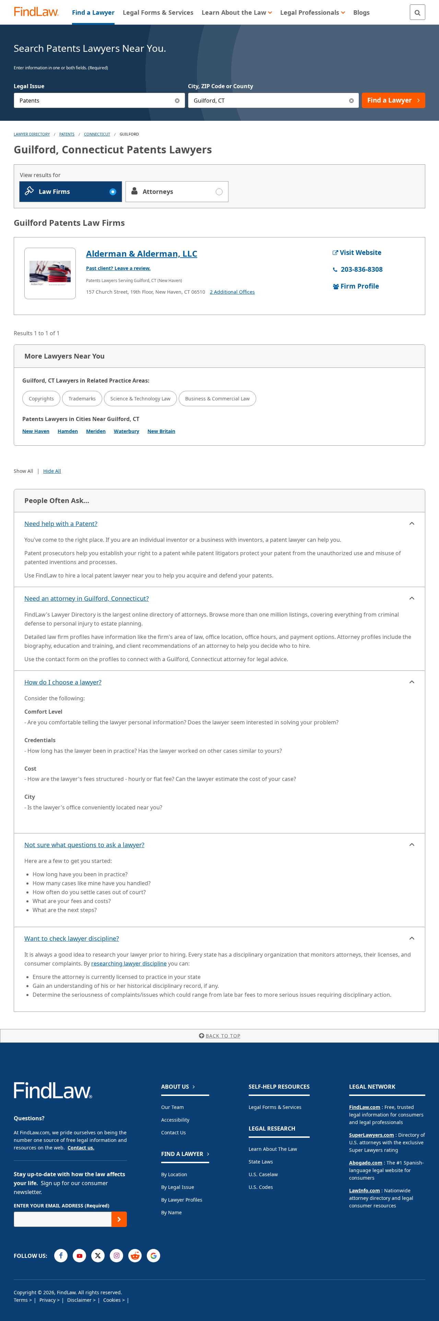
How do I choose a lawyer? (63, 682)
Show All (23, 471)
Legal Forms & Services (275, 1107)
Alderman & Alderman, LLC (141, 253)
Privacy (48, 1300)
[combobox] (99, 100)
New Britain (161, 431)
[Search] (417, 12)
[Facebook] (61, 1255)
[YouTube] (79, 1255)
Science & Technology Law (140, 398)
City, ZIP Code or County (220, 86)
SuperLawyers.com (371, 1135)
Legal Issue (29, 86)
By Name (171, 1212)
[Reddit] (135, 1255)
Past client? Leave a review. (118, 268)
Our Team (172, 1107)
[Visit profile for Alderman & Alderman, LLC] (50, 273)
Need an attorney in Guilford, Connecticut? (86, 598)
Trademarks (82, 398)
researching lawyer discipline (129, 963)
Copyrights (41, 398)
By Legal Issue (177, 1187)
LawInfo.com (364, 1190)
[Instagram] (116, 1255)
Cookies (112, 1300)
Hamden (68, 431)
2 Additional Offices (232, 292)
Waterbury (126, 431)
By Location (174, 1174)
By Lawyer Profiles (181, 1199)
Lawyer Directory (32, 134)
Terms (21, 1300)
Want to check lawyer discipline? (71, 938)
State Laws (261, 1161)
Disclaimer (80, 1300)
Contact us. (81, 1147)
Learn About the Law (273, 1149)
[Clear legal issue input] (177, 100)
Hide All (52, 471)
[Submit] (119, 1219)
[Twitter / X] (98, 1255)
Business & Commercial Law (217, 398)
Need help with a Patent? (60, 523)
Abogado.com (365, 1162)
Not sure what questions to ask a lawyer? (84, 845)
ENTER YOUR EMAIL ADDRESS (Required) (61, 1205)
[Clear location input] (351, 100)
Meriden (96, 431)
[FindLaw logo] (39, 12)
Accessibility (175, 1120)
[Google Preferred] (153, 1255)
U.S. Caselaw (263, 1174)
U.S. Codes (261, 1187)
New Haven (35, 431)
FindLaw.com (364, 1107)
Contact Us (173, 1132)
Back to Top (223, 1035)
